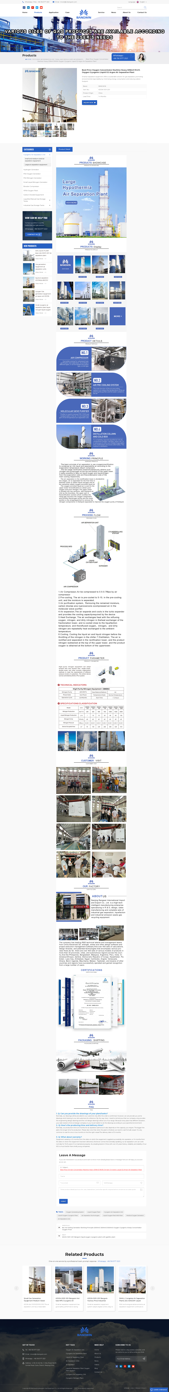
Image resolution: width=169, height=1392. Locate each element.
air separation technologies (90, 1215)
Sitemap (126, 1388)
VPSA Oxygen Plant (30, 191)
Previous (16, 1288)
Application (53, 12)
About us (126, 12)
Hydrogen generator (31, 170)
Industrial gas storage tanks (33, 205)
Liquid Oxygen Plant (94, 1212)
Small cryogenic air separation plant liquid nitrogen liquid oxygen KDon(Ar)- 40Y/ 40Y (43, 307)
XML (132, 1388)
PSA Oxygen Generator (32, 174)
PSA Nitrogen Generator (32, 178)
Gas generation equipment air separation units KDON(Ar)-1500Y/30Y (42, 266)
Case (67, 12)
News (113, 12)
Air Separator (70, 1365)
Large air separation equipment (36, 165)
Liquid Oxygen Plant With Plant (113, 1215)
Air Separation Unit (64, 1219)
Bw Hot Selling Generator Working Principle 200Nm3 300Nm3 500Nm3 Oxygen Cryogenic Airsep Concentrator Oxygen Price (131, 1299)
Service (101, 12)
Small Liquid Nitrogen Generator (35, 182)
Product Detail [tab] (64, 149)
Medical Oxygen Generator (135, 1215)
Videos (96, 1365)
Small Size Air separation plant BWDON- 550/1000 (99, 1299)
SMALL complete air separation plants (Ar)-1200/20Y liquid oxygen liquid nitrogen (36, 1299)
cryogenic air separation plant (76, 1353)
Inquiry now (88, 102)
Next (152, 1288)
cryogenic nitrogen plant (74, 1378)
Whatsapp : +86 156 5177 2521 (36, 229)
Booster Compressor (31, 186)
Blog (96, 1368)
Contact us (142, 12)
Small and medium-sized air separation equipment (34, 160)
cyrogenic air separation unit (76, 1374)
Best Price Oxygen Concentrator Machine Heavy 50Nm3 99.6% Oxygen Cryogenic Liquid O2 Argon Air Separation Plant (101, 1170)
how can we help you (36, 217)
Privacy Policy (141, 1388)
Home (24, 12)
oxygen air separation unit (75, 1350)
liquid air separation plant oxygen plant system (78, 1369)
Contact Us (32, 234)
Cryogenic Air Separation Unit (43, 59)
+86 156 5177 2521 (43, 2)
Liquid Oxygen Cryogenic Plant (68, 1215)
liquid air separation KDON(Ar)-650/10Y (41, 279)
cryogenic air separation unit (113, 1212)
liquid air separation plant (75, 1357)
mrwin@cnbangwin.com (68, 2)
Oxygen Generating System (75, 1212)
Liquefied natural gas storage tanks (34, 200)
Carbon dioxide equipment (33, 195)
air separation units (72, 1361)
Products (38, 12)
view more (39, 259)
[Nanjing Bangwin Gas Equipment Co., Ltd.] (83, 14)
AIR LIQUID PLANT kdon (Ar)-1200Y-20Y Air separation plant (43, 253)
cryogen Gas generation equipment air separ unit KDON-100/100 (43, 294)
